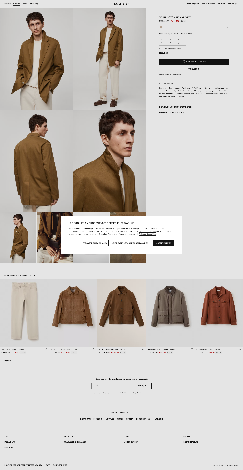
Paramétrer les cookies (95, 243)
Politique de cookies (147, 234)
